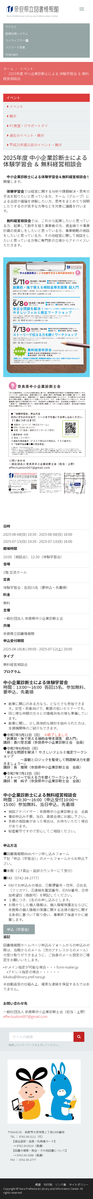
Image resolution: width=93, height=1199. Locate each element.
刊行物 (48, 1184)
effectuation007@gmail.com (25, 1016)
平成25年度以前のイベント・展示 (36, 144)
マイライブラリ (15, 40)
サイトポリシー (79, 1184)
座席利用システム (16, 34)
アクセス (10, 27)
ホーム (8, 68)
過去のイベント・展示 (27, 135)
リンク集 (60, 1184)
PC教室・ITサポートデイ (29, 125)
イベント (27, 68)
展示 (13, 116)
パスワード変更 (15, 47)
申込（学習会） (19, 929)
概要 (38, 1184)
